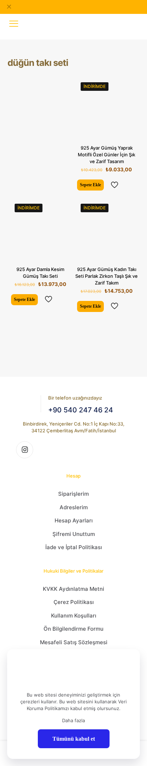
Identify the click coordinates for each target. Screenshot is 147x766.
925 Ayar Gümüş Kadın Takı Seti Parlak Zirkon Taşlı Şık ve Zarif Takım (106, 276)
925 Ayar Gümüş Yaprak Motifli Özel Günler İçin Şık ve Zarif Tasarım (106, 154)
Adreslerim (74, 507)
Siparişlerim (73, 493)
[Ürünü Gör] (129, 95)
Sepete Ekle (90, 184)
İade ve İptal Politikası (73, 547)
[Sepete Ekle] (129, 85)
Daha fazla (73, 720)
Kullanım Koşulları (73, 615)
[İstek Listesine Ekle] (129, 105)
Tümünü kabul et (73, 739)
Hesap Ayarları (74, 520)
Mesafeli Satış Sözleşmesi (73, 642)
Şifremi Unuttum (73, 534)
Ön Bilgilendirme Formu (73, 628)
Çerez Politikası (74, 602)
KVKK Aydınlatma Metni (73, 588)
